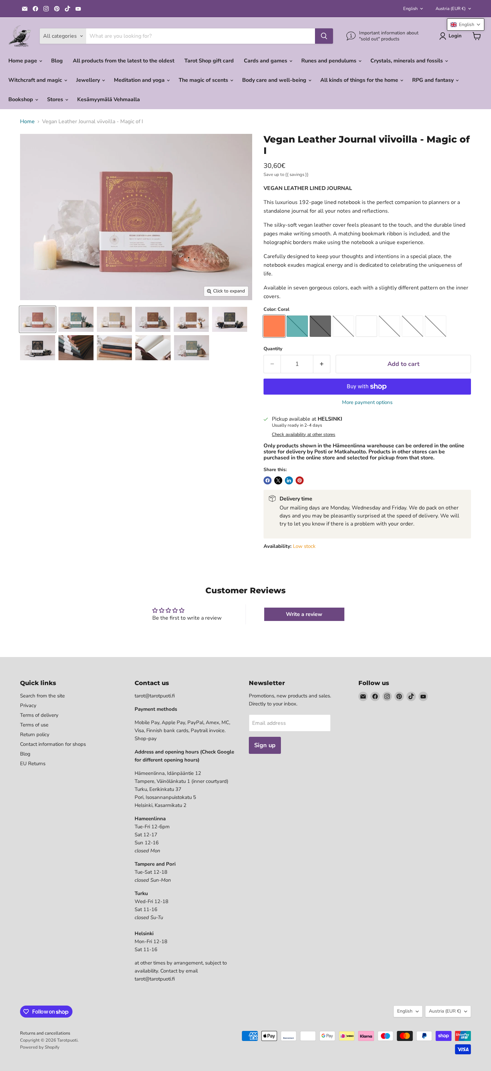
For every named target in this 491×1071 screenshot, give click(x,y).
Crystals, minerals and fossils (407, 60)
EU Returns (32, 763)
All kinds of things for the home (359, 80)
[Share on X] (278, 480)
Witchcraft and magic (35, 80)
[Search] (324, 36)
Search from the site (42, 695)
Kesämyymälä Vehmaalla (108, 99)
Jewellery (88, 80)
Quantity (273, 349)
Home (27, 122)
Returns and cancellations (45, 1033)
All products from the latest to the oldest (123, 60)
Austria (451, 9)
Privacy (28, 705)
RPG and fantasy (433, 80)
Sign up (265, 745)
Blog (57, 60)
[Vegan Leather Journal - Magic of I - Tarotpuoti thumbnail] (37, 319)
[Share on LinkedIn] (289, 480)
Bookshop (21, 99)
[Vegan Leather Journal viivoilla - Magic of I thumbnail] (191, 348)
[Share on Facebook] (268, 480)
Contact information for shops (53, 744)
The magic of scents (204, 80)
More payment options (367, 402)
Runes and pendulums (329, 60)
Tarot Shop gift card (209, 60)
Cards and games (266, 60)
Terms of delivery (39, 715)
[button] (465, 24)
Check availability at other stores (303, 434)
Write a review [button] (304, 614)
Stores (55, 99)
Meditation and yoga (140, 80)
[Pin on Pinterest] (300, 480)
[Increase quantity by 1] (321, 364)
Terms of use (34, 724)
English (410, 9)
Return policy (34, 734)
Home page (23, 60)
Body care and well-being (275, 80)
